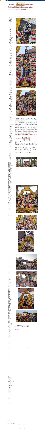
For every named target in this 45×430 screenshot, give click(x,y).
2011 (9, 157)
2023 (9, 146)
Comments (9, 420)
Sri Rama (9, 194)
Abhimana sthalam (9, 181)
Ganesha (9, 294)
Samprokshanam (9, 385)
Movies (8, 283)
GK (8, 179)
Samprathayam (9, 384)
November (10, 18)
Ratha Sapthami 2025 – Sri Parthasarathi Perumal (10, 119)
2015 (9, 153)
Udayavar (9, 202)
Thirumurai (9, 394)
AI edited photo (9, 304)
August (10, 21)
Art (8, 281)
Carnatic (17, 326)
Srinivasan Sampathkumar (19, 325)
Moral (8, 331)
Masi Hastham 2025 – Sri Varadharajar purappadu (10, 61)
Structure (9, 390)
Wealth (8, 396)
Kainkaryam (9, 183)
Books (8, 296)
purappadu (9, 307)
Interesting (9, 164)
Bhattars (9, 316)
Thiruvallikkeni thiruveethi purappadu (10, 117)
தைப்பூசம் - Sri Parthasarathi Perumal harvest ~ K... (10, 71)
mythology (9, 303)
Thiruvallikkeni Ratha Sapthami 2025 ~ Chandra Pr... (11, 109)
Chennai (9, 297)
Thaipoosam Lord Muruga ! (10, 94)
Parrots (8, 301)
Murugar (9, 332)
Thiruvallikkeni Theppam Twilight (10, 35)
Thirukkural (9, 393)
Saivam (8, 197)
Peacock (9, 320)
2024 (9, 145)
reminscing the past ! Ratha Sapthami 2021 (10, 111)
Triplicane (28, 326)
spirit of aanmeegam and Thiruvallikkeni (11, 101)
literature (9, 206)
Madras (8, 311)
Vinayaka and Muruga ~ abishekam (10, 73)
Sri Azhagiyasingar (10, 182)
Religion (9, 204)
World (8, 208)
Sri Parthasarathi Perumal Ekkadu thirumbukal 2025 (10, 128)
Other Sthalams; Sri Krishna (10, 381)
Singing (8, 280)
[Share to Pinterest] (28, 325)
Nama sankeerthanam (10, 378)
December (10, 17)
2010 (9, 158)
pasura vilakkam (9, 323)
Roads (8, 335)
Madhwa (9, 278)
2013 (9, 155)
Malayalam (9, 300)
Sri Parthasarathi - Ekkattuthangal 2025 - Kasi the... (11, 134)
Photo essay (20, 326)
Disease (8, 189)
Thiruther (9, 191)
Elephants (9, 198)
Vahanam (9, 174)
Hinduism (9, 187)
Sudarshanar (9, 391)
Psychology (9, 383)
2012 (9, 156)
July (9, 22)
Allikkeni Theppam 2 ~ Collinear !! (10, 31)
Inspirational (9, 377)
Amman (8, 315)
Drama (8, 327)
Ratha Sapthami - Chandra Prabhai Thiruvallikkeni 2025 (11, 114)
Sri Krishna (22, 326)
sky (8, 308)
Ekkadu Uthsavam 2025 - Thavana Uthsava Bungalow (11, 141)
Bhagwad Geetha (9, 324)
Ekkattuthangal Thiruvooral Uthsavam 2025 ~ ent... (11, 84)
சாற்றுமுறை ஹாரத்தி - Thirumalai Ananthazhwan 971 (10, 46)
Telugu (8, 302)
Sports (8, 314)
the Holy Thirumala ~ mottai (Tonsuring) (10, 33)
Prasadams (9, 382)
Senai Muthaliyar (9, 387)
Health (8, 289)
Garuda (8, 201)
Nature (8, 379)
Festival (8, 172)
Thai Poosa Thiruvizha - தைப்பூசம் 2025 (11, 90)
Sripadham (9, 291)
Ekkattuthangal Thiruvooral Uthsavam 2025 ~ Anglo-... (11, 104)
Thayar (8, 292)
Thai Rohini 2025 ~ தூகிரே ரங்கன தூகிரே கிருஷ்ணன (10, 99)
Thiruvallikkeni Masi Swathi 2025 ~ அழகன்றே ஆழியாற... (10, 63)
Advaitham (9, 309)
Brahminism (9, 282)
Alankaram (9, 178)
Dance (8, 288)
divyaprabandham (9, 165)
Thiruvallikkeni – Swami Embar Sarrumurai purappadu (10, 97)
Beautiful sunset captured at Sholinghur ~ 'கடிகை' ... (10, 55)
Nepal (8, 333)
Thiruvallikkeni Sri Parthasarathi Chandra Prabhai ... (10, 106)
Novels (8, 312)
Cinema (8, 207)
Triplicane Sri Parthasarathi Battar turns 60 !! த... (10, 93)
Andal (8, 185)
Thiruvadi (9, 338)
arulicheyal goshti (9, 195)
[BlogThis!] (26, 325)
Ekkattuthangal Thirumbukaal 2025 (10, 121)
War (8, 286)
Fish (8, 328)
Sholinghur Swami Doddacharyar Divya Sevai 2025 (10, 40)
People (8, 184)
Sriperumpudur (9, 389)
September (10, 20)
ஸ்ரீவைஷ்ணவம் (9, 163)
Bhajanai (9, 325)
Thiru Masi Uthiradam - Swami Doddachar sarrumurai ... (10, 58)
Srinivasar (9, 336)
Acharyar (9, 171)
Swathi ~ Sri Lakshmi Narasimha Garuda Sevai (10, 66)
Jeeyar (8, 276)
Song (8, 388)
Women (8, 293)
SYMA (8, 321)
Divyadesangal (9, 173)
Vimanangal (9, 306)
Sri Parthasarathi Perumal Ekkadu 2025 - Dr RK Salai (10, 138)
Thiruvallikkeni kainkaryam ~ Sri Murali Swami (10, 28)
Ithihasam (9, 186)
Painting (9, 279)
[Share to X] (27, 325)
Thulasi (8, 395)
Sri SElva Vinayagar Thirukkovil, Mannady (10, 78)
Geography (9, 310)
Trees (8, 284)
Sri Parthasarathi (24, 326)
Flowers (8, 196)
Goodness (9, 199)
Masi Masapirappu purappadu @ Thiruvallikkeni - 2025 (11, 75)
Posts (8, 419)
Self (8, 290)
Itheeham (9, 175)
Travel (8, 205)
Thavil (8, 392)
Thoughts (9, 176)
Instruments (9, 305)
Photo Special (9, 168)
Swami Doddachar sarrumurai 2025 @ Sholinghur (11, 43)
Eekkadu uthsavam (9, 299)
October (10, 19)
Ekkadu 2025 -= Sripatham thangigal (10, 136)
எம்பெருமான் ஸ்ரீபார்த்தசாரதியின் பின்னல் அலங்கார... (11, 88)
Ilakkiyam (9, 193)
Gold (8, 317)
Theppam (9, 212)
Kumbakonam (9, 318)
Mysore (8, 319)
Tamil (8, 192)
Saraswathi (9, 386)
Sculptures (9, 313)
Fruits (8, 329)
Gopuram (9, 209)
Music (8, 200)
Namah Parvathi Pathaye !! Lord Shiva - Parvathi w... (11, 38)
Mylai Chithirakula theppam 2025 (10, 126)
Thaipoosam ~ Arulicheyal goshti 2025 (10, 68)
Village (8, 322)
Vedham (8, 295)
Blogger (25, 428)
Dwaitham (9, 298)
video (8, 180)
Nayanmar (9, 380)
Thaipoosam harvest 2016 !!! (10, 86)
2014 (9, 154)
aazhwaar (9, 169)
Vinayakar (9, 285)
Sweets (8, 337)
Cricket (8, 287)
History (8, 177)
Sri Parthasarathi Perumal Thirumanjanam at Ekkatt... (11, 131)
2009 (9, 159)
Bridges (8, 326)
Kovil (8, 166)
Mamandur (9, 330)
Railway (9, 334)
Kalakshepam (9, 188)
